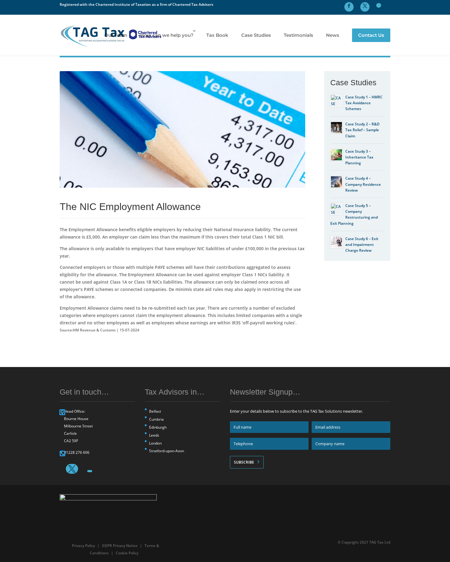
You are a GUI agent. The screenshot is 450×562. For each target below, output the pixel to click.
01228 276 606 (76, 452)
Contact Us (371, 35)
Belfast (155, 411)
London (155, 443)
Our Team (115, 35)
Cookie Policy (127, 553)
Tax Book (217, 35)
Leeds (154, 435)
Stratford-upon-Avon (166, 450)
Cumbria (156, 419)
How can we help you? (166, 35)
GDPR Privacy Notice (119, 545)
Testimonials (298, 35)
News (332, 35)
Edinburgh (158, 427)
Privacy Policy (83, 545)
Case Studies (256, 35)
